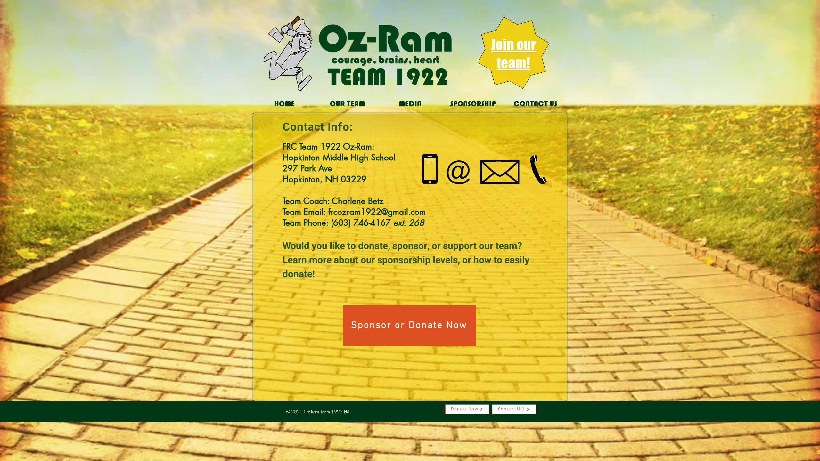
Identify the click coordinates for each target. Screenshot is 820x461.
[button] (347, 104)
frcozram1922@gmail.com (377, 211)
